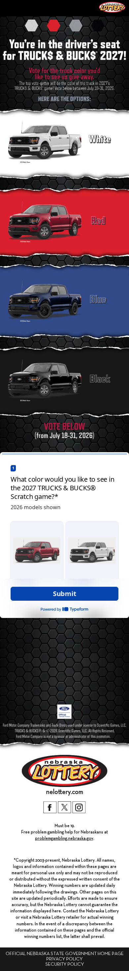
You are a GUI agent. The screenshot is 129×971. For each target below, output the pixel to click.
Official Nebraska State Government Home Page (65, 953)
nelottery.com (64, 792)
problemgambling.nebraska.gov (64, 838)
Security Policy (64, 964)
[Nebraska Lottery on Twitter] (64, 812)
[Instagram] (79, 812)
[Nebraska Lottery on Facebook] (50, 812)
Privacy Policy (64, 959)
